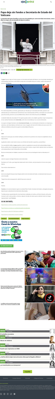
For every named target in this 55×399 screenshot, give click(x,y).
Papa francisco (25, 218)
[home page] (27, 1)
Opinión (7, 329)
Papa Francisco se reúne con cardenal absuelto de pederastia (15, 208)
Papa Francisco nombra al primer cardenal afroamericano (14, 204)
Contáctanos (49, 378)
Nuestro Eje (3, 8)
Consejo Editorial (16, 378)
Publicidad (27, 378)
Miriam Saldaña (10, 346)
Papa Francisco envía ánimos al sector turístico (12, 214)
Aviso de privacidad (4, 383)
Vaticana (4, 218)
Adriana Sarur (9, 331)
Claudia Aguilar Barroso (10, 363)
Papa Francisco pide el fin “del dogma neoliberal (12, 211)
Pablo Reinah (9, 338)
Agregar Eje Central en (23, 69)
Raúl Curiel (9, 354)
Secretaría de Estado (14, 218)
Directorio (5, 378)
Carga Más (27, 371)
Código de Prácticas (38, 378)
